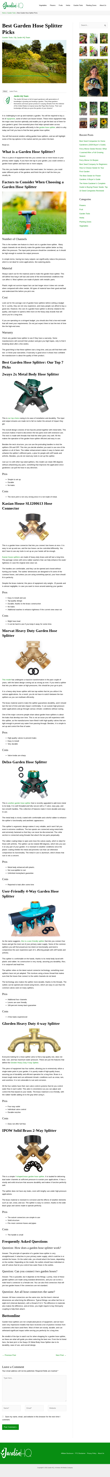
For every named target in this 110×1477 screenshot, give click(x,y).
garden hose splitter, (47, 127)
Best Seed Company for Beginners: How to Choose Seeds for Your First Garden (93, 168)
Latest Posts (13, 91)
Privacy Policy (91, 1453)
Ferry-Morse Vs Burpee (88, 160)
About (5, 91)
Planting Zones (85, 222)
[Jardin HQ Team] (7, 100)
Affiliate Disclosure (67, 1453)
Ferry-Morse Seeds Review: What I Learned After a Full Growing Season (93, 152)
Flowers (82, 205)
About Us (101, 1453)
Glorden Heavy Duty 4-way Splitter (24, 1063)
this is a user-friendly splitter (32, 941)
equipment (11, 119)
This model (6, 680)
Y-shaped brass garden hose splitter (29, 1176)
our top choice (13, 418)
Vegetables (83, 226)
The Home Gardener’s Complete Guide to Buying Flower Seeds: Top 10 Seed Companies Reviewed (93, 187)
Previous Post (9, 1355)
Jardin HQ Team (21, 96)
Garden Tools (7, 38)
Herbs (81, 218)
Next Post (61, 1355)
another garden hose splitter (19, 803)
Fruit (81, 209)
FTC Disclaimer (80, 1453)
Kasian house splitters (11, 557)
